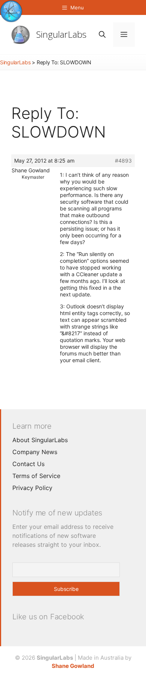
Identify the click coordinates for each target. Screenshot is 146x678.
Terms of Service (36, 476)
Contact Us (28, 464)
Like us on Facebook (48, 616)
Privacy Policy (32, 487)
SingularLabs (61, 34)
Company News (34, 452)
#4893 (123, 160)
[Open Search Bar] (102, 34)
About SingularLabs (40, 440)
